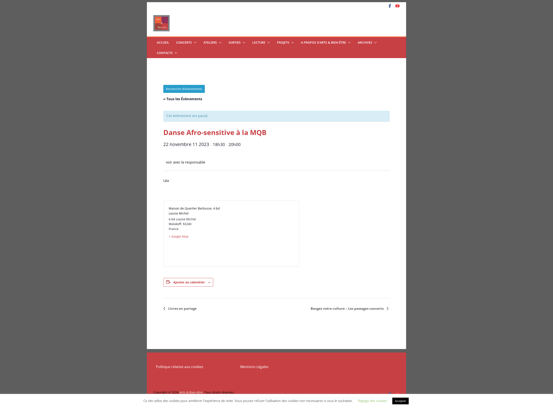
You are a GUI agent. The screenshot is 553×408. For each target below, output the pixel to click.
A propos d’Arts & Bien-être (323, 42)
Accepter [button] (400, 401)
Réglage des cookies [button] (372, 400)
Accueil (163, 42)
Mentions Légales (254, 366)
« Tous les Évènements (182, 99)
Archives (365, 42)
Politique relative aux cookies (179, 366)
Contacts (165, 53)
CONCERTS (184, 42)
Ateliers (210, 42)
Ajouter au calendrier (189, 282)
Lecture (258, 42)
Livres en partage (182, 308)
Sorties (235, 42)
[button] (194, 43)
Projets (283, 42)
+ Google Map (179, 236)
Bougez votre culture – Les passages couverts (348, 308)
